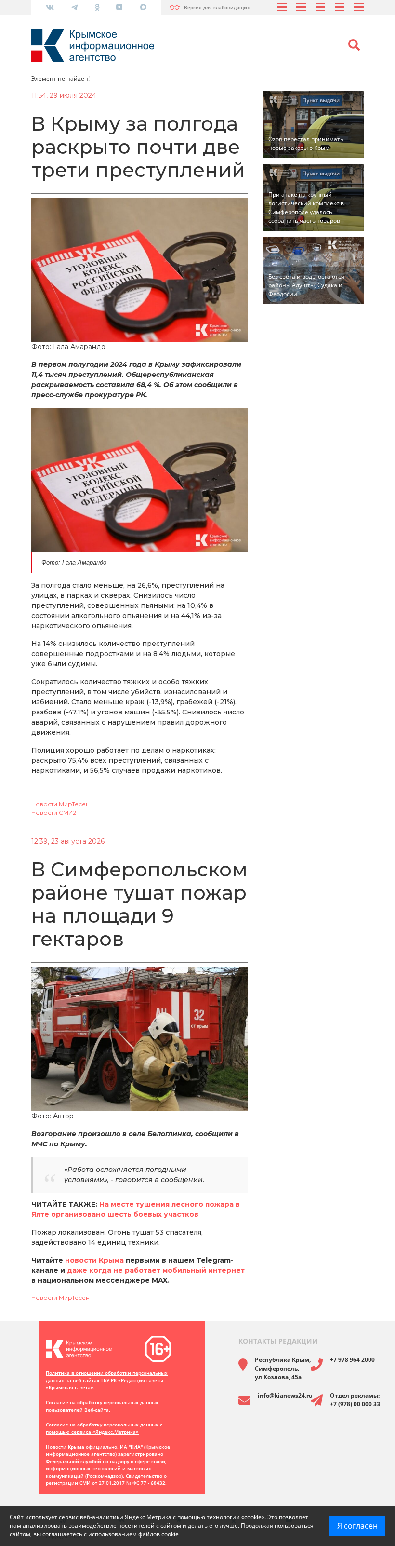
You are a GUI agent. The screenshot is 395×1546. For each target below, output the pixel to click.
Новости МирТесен (60, 803)
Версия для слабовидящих (217, 7)
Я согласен (357, 1525)
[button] (354, 45)
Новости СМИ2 (53, 812)
